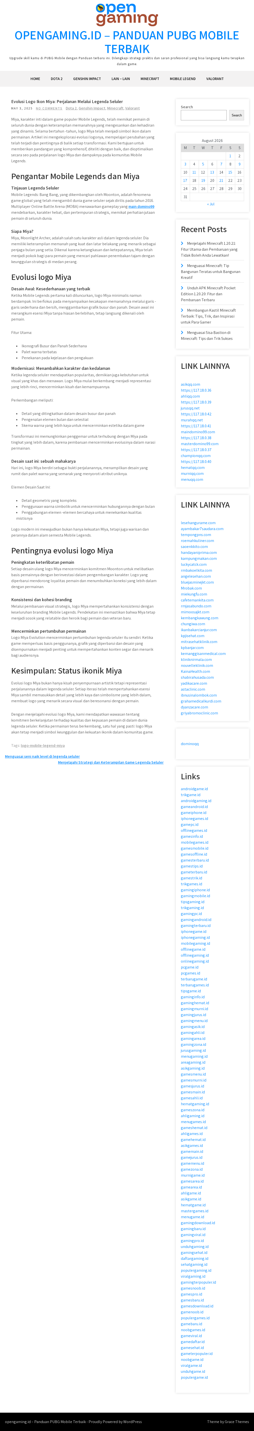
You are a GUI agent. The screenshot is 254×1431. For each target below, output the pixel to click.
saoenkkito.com (194, 546)
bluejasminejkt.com (197, 582)
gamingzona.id (193, 1044)
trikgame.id (190, 794)
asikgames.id (192, 1145)
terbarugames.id (195, 985)
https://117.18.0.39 (196, 402)
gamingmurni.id (194, 1008)
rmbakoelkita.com (196, 570)
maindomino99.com (198, 431)
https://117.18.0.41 (196, 426)
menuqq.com (192, 479)
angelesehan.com (196, 576)
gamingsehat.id (194, 1252)
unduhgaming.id (195, 1246)
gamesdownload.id (197, 1306)
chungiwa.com (193, 623)
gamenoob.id (192, 1312)
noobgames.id (193, 1329)
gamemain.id (192, 1151)
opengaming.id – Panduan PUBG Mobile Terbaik (127, 41)
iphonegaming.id (195, 937)
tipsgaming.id (192, 901)
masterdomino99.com (200, 443)
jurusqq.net (190, 408)
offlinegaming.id (195, 955)
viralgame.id (191, 1365)
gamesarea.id (192, 1181)
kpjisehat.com (192, 635)
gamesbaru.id (192, 1300)
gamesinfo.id (192, 836)
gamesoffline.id (194, 854)
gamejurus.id (191, 1157)
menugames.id (193, 1121)
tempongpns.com (196, 534)
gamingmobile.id (195, 895)
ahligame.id (191, 1193)
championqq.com (196, 455)
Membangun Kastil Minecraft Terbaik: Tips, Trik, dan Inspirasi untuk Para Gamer (208, 316)
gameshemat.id (194, 1127)
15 (230, 172)
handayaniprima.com (199, 552)
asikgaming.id (193, 1068)
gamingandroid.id (196, 919)
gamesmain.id (193, 1092)
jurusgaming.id (193, 1050)
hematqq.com (193, 467)
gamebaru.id (191, 1323)
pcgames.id (190, 973)
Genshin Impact (87, 78)
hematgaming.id (195, 1104)
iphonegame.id (193, 931)
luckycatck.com (194, 564)
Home (35, 78)
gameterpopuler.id (197, 1353)
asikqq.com (190, 384)
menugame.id (192, 1216)
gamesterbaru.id (195, 860)
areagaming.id (193, 1062)
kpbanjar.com (192, 647)
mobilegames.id (194, 842)
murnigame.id (193, 1175)
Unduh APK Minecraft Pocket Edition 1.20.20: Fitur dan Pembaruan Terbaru (208, 293)
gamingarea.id (193, 1038)
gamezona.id (192, 1169)
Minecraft (150, 78)
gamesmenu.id (193, 1074)
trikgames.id (191, 884)
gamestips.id (192, 866)
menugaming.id (194, 1056)
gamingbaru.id (193, 1228)
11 (194, 172)
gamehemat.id (193, 1139)
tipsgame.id (191, 991)
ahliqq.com (190, 396)
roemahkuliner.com (197, 540)
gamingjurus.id (193, 1014)
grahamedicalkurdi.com (201, 701)
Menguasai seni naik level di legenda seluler (42, 756)
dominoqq (190, 743)
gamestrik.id (191, 878)
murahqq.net (192, 420)
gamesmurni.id (193, 1080)
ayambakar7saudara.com (202, 528)
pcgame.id (189, 967)
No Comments (49, 108)
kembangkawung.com (199, 618)
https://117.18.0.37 (196, 449)
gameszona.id (192, 1109)
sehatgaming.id (194, 1264)
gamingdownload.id (198, 1222)
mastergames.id (194, 1211)
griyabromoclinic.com (199, 713)
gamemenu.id (192, 1163)
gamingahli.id (192, 1032)
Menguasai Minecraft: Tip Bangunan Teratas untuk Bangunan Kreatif (210, 271)
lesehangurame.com (198, 522)
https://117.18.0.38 (196, 437)
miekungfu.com (194, 594)
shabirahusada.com (197, 677)
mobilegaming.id (195, 943)
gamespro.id (191, 1294)
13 (212, 172)
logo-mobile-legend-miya (43, 745)
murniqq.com (192, 473)
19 (203, 180)
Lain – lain (121, 78)
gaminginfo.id (193, 996)
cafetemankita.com (197, 600)
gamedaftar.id (193, 1341)
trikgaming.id (192, 907)
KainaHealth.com (195, 671)
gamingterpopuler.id (198, 1282)
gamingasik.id (193, 1026)
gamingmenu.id (194, 1020)
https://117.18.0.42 (196, 414)
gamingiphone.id (195, 889)
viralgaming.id (193, 1276)
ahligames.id (192, 1133)
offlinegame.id (193, 949)
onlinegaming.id (195, 961)
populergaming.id (196, 1270)
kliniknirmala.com (196, 659)
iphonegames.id (194, 818)
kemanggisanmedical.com (203, 653)
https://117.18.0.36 (196, 390)
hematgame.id (193, 1205)
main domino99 (141, 206)
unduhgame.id (193, 1371)
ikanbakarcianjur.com (199, 629)
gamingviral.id (193, 1234)
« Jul (211, 204)
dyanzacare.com (194, 707)
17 (185, 180)
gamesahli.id (192, 1098)
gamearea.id (191, 1187)
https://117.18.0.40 (196, 461)
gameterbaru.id (194, 872)
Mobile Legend (183, 78)
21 (221, 180)
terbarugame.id (194, 979)
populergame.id (194, 1377)
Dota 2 (57, 78)
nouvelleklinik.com (197, 665)
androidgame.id (194, 788)
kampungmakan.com (199, 558)
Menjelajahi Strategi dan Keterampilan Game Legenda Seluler (111, 762)
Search (187, 106)
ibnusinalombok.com (199, 695)
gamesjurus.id (192, 1086)
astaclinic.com (193, 689)
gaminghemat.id (195, 1002)
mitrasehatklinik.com (199, 641)
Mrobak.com (191, 588)
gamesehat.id (192, 1347)
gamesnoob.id (193, 1288)
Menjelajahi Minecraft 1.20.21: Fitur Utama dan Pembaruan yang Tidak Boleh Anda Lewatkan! (209, 249)
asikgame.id (191, 1199)
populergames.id (195, 1318)
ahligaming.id (192, 1115)
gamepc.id (189, 824)
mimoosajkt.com (195, 612)
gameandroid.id (194, 806)
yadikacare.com (194, 683)
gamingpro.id (192, 1240)
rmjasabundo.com (196, 606)
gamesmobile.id (194, 848)
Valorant (215, 78)
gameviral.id (191, 1335)
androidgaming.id (196, 800)
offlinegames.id (194, 830)
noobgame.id (192, 1359)
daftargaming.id (194, 1258)
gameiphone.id (193, 812)
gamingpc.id (191, 913)
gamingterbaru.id (196, 925)
